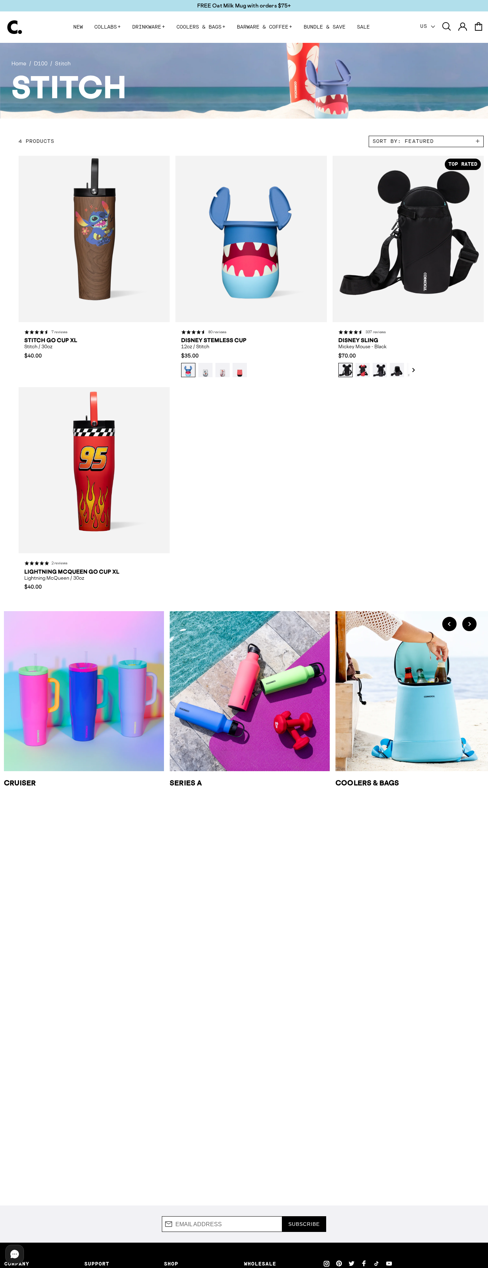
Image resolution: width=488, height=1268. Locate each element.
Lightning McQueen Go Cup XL (71, 572)
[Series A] (250, 691)
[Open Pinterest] (339, 1263)
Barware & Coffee (264, 27)
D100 (41, 63)
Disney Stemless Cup (214, 340)
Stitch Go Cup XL (50, 340)
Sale (363, 27)
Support (96, 1264)
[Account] (462, 27)
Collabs (107, 27)
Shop (171, 1264)
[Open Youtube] (389, 1263)
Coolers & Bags (200, 27)
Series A (186, 783)
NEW (78, 27)
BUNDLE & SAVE (324, 27)
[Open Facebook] (364, 1263)
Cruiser (20, 783)
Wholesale (260, 1264)
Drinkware (148, 27)
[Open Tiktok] (376, 1263)
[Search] (446, 27)
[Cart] (478, 27)
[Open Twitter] (351, 1263)
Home (18, 63)
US (425, 26)
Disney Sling (358, 340)
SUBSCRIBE (304, 1224)
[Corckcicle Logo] (15, 27)
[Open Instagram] (326, 1263)
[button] (410, 370)
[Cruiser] (84, 691)
